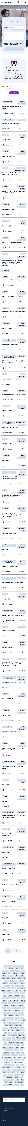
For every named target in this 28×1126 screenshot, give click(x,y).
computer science (18, 1025)
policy (17, 1047)
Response (16, 1050)
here (8, 43)
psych (3, 1020)
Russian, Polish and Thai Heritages (12, 296)
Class (22, 1079)
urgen (5, 1074)
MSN (13, 1052)
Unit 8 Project (6, 715)
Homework (11, 975)
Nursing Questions (8, 647)
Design (20, 1062)
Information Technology (6, 1057)
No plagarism (10, 1017)
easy (23, 995)
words (18, 1052)
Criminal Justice (16, 1010)
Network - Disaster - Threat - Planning (13, 615)
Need (9, 990)
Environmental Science (9, 119)
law (4, 973)
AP (5, 1032)
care (5, 1042)
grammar (16, 1084)
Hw (18, 998)
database (22, 1072)
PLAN (22, 1084)
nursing (21, 965)
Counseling (17, 1045)
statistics (21, 1005)
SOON (16, 993)
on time (13, 998)
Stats (6, 1082)
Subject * (6, 27)
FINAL (10, 1045)
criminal (10, 995)
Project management (6, 1040)
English (5, 168)
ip (12, 1020)
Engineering (6, 455)
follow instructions (20, 170)
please (22, 134)
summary (18, 1030)
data (5, 1010)
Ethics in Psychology (8, 901)
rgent (4, 1069)
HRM (14, 1040)
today (17, 1017)
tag (24, 1057)
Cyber (4, 1035)
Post (5, 1015)
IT (16, 975)
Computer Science (8, 101)
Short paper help (7, 444)
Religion (16, 1077)
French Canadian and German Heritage (14, 394)
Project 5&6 (5, 918)
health (3, 978)
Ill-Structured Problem (8, 156)
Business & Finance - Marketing (9, 678)
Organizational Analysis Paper (11, 731)
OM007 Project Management (10, 566)
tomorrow (6, 1005)
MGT (24, 1040)
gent (22, 1015)
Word (11, 1027)
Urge (19, 1040)
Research (22, 973)
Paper (23, 970)
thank (17, 1042)
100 (13, 1072)
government (11, 1042)
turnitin (17, 1079)
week (19, 1069)
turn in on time (21, 168)
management (5, 970)
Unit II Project (6, 460)
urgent (23, 204)
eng (20, 990)
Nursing (5, 254)
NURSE (7, 998)
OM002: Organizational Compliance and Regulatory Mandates (12, 477)
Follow (23, 188)
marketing (13, 978)
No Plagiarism (13, 980)
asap (10, 965)
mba (14, 988)
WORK (8, 973)
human (23, 1020)
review (4, 1072)
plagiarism (21, 1032)
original (6, 1025)
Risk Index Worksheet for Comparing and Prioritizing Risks (13, 816)
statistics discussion (8, 630)
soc (22, 1052)
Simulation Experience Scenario (11, 379)
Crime (22, 1022)
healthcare (21, 980)
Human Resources (8, 1077)
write (23, 1030)
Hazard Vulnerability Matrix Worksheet (13, 311)
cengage (4, 990)
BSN (8, 1020)
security (22, 993)
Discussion (5, 852)
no (16, 990)
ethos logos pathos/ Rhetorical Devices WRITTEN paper (11, 173)
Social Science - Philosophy (9, 340)
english (12, 970)
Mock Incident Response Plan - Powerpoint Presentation (11, 496)
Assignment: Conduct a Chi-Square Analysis (12, 767)
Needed (5, 1027)
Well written (21, 677)
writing (17, 970)
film (23, 237)
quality (23, 998)
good (19, 988)
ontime (5, 1084)
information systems (19, 1082)
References (21, 831)
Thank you (7, 1062)
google (22, 796)
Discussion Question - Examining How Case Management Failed (13, 361)
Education (6, 134)
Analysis (4, 1000)
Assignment (15, 973)
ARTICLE (10, 1022)
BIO (9, 1010)
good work (18, 1067)
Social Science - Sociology (8, 423)
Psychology (6, 204)
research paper (8, 1050)
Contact (5, 1117)
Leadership (7, 985)
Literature (6, 237)
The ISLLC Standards (8, 139)
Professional (14, 1062)
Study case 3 (6, 549)
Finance (4, 975)
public (24, 1067)
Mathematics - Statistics (9, 761)
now (12, 985)
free (13, 1064)
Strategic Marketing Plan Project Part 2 (13, 682)
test (14, 1057)
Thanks (5, 995)
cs (8, 1030)
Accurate (19, 1037)
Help (17, 968)
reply (14, 1069)
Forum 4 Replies (7, 328)
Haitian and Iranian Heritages (11, 884)
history (19, 978)
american (10, 1074)
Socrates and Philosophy (10, 344)
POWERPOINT (14, 1005)
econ (15, 1032)
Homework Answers (8, 1108)
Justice (10, 1032)
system (11, 1079)
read (23, 137)
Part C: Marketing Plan (9, 868)
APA (23, 726)
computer (22, 101)
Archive (5, 1110)
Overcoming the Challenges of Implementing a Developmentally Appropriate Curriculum (12, 664)
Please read (21, 323)
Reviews (5, 1115)
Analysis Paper (6, 599)
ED (22, 1042)
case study (16, 1000)
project (23, 988)
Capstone (6, 1079)
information (11, 1015)
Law (4, 374)
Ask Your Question (14, 92)
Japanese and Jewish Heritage (11, 280)
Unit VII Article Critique (9, 209)
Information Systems (8, 812)
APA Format (21, 438)
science (9, 988)
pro (21, 1077)
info (22, 1074)
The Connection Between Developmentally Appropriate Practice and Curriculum (13, 515)
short (9, 1069)
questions (16, 1022)
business (16, 965)
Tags (4, 1112)
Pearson (6, 980)
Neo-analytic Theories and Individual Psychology (13, 834)
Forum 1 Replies (7, 226)
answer (17, 1015)
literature (8, 1037)
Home (4, 1106)
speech (19, 1057)
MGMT (10, 1084)
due (23, 223)
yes (17, 1072)
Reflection (22, 1047)
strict (23, 693)
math (11, 983)
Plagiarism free (21, 422)
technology (14, 1035)
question (14, 1012)
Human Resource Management (9, 473)
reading (10, 1000)
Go (14, 49)
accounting (5, 983)
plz (23, 530)
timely (22, 1027)
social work (21, 1012)
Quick (22, 1017)
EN (8, 1072)
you (3, 1037)
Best (22, 1064)
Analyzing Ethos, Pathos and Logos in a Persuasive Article (13, 191)
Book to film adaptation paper (11, 242)
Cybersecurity (22, 1035)
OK (4, 1022)
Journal (4, 1047)
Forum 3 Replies (7, 410)
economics (17, 995)
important (22, 847)
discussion (5, 934)
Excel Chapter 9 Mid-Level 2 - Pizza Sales (12, 107)
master (10, 1082)
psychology (22, 975)
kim (22, 1010)
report (4, 1030)
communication (7, 1012)
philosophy (16, 1027)
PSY (4, 993)
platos (11, 1025)
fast (24, 978)
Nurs (12, 1030)
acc (22, 1045)
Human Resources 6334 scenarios (12, 582)
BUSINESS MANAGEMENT (7, 1067)
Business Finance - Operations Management (9, 357)
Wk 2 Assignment (7, 698)
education (22, 983)
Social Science (7, 896)
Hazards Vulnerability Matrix (10, 123)
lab (21, 1050)
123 (17, 1064)
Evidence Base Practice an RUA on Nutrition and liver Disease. (12, 749)
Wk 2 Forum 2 (6, 784)
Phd (13, 1037)
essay (21, 968)
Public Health (7, 1064)
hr (24, 990)
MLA (8, 1035)
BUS (17, 985)
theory (5, 1045)
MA (24, 1037)
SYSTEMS (17, 1074)
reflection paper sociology (10, 427)
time (23, 1069)
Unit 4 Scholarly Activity (9, 533)
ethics (21, 985)
